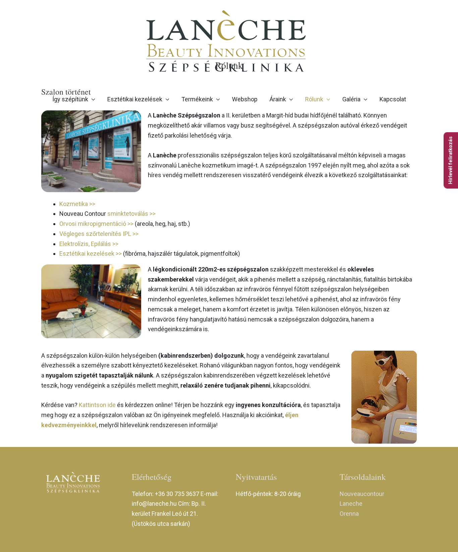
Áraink (278, 99)
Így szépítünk (70, 99)
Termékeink (197, 99)
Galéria (351, 99)
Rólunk (314, 99)
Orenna (349, 513)
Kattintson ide (98, 404)
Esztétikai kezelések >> (91, 253)
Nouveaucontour (362, 493)
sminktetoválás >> (131, 213)
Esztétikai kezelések (134, 99)
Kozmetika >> (77, 203)
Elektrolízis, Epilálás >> (88, 243)
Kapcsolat (393, 99)
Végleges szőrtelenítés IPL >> (98, 233)
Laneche (351, 503)
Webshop (244, 99)
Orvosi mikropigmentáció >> (97, 223)
